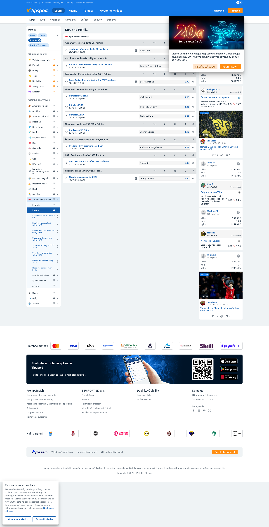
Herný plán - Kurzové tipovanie (41, 394)
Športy (58, 10)
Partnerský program (91, 403)
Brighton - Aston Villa (211, 192)
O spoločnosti (88, 394)
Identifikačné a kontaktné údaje (97, 408)
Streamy (111, 19)
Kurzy (32, 19)
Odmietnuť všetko (18, 519)
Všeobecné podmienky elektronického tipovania (49, 403)
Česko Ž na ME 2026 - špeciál (215, 97)
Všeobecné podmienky (62, 451)
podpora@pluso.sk (114, 451)
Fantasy (88, 10)
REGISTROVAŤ (230, 66)
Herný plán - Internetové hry (39, 399)
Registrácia (218, 10)
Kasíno (73, 10)
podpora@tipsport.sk (206, 394)
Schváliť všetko (44, 519)
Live (42, 19)
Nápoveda (46, 3)
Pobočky (69, 3)
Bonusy (98, 19)
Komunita (70, 19)
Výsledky (55, 19)
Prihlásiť (235, 10)
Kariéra (85, 399)
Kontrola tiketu (144, 394)
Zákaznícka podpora (84, 3)
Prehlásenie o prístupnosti (94, 412)
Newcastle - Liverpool (211, 241)
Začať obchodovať (225, 452)
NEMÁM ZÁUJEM (205, 66)
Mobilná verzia (144, 399)
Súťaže (85, 19)
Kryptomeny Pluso (111, 10)
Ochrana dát (32, 408)
